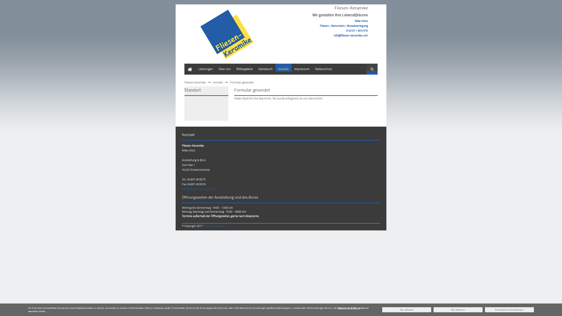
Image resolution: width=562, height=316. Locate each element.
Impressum (302, 69)
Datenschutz (323, 69)
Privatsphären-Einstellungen (509, 310)
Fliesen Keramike (195, 82)
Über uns (225, 69)
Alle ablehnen (458, 310)
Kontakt (283, 69)
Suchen (372, 69)
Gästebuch (265, 69)
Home (188, 66)
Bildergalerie (244, 69)
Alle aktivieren (407, 310)
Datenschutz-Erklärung (349, 307)
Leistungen (205, 69)
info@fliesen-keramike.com (199, 189)
